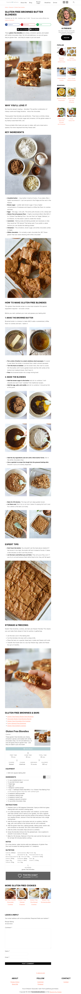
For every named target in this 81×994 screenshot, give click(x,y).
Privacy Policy (15, 982)
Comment (8, 927)
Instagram (40, 982)
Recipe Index (38, 2)
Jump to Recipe (23, 29)
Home (6, 7)
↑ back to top (40, 973)
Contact (66, 982)
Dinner (55, 2)
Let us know (27, 877)
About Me (24, 2)
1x (44, 777)
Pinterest (40, 984)
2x (46, 777)
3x (49, 777)
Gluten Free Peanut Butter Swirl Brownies (20, 716)
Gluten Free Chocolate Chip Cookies (18, 721)
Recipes (11, 7)
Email (7, 957)
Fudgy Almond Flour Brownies (16, 723)
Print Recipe (35, 29)
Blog (30, 2)
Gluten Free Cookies (19, 7)
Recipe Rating (9, 921)
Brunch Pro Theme (55, 992)
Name (7, 951)
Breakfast (48, 2)
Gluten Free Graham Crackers (16, 725)
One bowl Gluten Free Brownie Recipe (19, 719)
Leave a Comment (9, 20)
